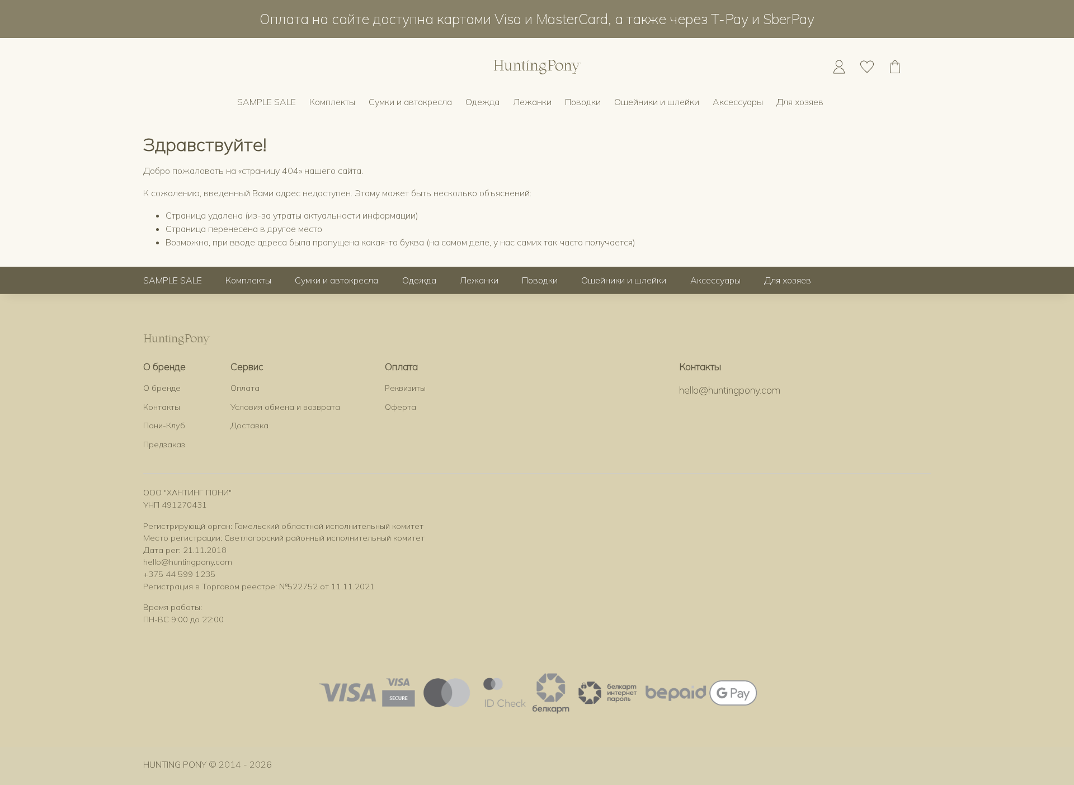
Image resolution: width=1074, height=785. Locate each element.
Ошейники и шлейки (656, 101)
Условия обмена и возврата (285, 407)
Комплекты (332, 101)
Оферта (400, 407)
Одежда (482, 101)
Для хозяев (799, 101)
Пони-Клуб (164, 425)
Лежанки (532, 101)
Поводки (583, 101)
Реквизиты (405, 388)
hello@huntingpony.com (729, 390)
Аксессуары (738, 101)
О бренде (162, 388)
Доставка (249, 425)
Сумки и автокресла (410, 101)
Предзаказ (164, 444)
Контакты (161, 407)
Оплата (245, 388)
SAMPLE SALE (266, 101)
